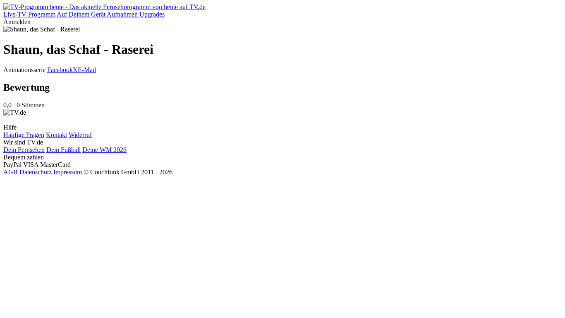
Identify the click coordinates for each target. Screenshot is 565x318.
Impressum (67, 172)
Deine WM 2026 (104, 149)
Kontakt (56, 134)
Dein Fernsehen (24, 149)
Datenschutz (35, 172)
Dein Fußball (63, 149)
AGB (10, 172)
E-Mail (87, 69)
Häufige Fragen (23, 134)
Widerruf (80, 134)
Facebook (60, 69)
